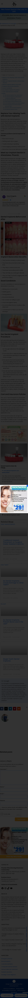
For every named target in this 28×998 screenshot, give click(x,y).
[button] (27, 486)
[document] (14, 499)
